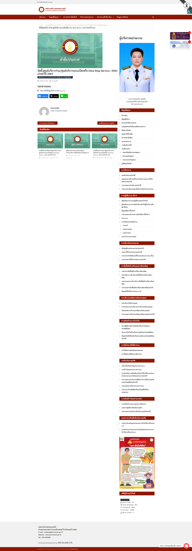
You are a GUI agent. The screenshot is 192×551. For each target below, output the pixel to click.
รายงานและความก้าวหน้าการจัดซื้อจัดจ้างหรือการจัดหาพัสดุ (138, 282)
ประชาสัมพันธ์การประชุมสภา (131, 152)
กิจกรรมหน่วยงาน (86, 17)
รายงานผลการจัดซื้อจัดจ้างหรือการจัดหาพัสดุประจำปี (137, 287)
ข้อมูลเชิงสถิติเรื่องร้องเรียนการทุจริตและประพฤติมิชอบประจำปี (138, 337)
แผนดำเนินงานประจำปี (128, 175)
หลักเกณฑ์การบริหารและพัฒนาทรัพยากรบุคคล (136, 310)
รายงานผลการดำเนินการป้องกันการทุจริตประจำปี (136, 411)
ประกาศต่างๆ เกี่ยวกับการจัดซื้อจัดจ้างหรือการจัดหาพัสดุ (137, 276)
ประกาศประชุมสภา (128, 156)
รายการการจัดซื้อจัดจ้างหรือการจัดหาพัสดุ (134, 271)
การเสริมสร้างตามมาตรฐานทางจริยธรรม (134, 404)
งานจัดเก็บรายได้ (127, 145)
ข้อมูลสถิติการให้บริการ (128, 211)
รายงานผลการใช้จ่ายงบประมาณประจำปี (134, 259)
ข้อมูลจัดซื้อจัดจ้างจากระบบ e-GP (131, 291)
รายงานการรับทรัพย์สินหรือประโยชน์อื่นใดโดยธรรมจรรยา (135, 391)
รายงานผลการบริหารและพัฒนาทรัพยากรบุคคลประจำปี (138, 314)
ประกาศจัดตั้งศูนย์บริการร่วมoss (50, 91)
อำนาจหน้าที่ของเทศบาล (129, 123)
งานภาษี (125, 225)
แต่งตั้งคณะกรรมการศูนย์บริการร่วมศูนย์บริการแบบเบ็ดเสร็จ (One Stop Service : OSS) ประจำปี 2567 (108, 123)
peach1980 (54, 81)
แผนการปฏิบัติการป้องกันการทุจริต (132, 408)
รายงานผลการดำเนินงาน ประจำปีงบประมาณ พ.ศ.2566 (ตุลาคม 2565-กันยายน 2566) (49, 123)
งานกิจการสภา (126, 149)
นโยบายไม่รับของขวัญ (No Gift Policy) (133, 366)
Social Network (126, 141)
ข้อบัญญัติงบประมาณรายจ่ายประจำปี (133, 248)
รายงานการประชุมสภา (129, 160)
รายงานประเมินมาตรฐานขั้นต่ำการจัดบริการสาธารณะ (137, 189)
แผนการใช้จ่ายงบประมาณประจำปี (132, 252)
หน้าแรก (42, 17)
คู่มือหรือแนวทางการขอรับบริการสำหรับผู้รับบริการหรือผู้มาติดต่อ (55, 77)
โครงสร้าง (125, 115)
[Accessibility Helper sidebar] (189, 11)
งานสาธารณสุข (127, 229)
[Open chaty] (186, 545)
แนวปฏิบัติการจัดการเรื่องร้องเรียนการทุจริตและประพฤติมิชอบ (136, 327)
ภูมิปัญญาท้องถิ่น (127, 163)
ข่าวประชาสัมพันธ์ (70, 17)
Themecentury (74, 549)
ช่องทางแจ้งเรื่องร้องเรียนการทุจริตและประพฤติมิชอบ (137, 332)
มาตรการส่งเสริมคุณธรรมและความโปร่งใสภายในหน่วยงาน (138, 424)
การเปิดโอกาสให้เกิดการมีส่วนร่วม (132, 354)
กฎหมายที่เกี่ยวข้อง (127, 134)
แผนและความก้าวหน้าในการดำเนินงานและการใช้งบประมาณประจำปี (137, 180)
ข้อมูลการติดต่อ (122, 17)
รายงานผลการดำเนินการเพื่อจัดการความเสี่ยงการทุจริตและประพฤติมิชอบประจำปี (138, 381)
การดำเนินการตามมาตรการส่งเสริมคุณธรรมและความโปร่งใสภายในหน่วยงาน (138, 431)
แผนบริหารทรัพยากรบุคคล (130, 303)
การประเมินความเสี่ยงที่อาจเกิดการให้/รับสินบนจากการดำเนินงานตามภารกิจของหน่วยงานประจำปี (138, 374)
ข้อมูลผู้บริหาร (126, 119)
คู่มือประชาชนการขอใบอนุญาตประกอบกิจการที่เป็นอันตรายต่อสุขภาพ (77, 152)
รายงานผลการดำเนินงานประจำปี (131, 185)
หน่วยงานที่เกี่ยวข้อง (104, 17)
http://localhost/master (59, 111)
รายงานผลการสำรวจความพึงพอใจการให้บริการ (136, 214)
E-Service (125, 218)
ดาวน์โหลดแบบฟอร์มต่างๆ (130, 222)
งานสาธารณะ (127, 233)
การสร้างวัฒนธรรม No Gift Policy (132, 369)
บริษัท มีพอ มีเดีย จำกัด (64, 543)
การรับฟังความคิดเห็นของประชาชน (132, 350)
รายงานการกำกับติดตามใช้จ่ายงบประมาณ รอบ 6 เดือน (138, 256)
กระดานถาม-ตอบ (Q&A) (129, 236)
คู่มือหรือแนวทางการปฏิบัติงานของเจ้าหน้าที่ (135, 201)
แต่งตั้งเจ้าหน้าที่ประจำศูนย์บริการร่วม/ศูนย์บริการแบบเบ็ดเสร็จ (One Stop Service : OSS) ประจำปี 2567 (50, 153)
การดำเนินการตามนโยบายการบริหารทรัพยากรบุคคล (137, 307)
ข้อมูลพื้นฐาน (54, 17)
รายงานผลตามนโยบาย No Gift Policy (133, 386)
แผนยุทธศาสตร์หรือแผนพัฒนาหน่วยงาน (134, 126)
